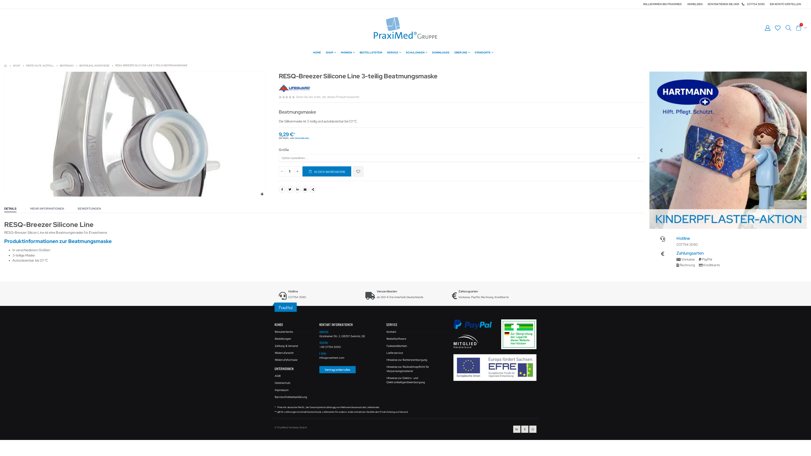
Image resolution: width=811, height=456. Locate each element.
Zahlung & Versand (286, 346)
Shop (16, 65)
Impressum (281, 390)
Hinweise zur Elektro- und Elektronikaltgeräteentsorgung (405, 380)
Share (312, 189)
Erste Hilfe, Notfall (40, 65)
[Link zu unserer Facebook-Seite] (524, 429)
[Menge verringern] (282, 171)
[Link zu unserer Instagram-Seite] (532, 429)
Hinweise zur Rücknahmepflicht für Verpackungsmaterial (407, 369)
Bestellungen (283, 339)
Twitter (289, 189)
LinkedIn (297, 189)
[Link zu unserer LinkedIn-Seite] (516, 429)
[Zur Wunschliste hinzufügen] (358, 171)
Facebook (282, 189)
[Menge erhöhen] (297, 171)
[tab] (13, 209)
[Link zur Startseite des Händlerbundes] (466, 341)
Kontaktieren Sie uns (723, 4)
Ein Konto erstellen (785, 4)
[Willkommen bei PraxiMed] (405, 28)
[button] (262, 194)
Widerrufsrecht (284, 353)
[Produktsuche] (788, 28)
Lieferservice (394, 353)
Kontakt (391, 332)
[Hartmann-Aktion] (728, 150)
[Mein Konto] (767, 28)
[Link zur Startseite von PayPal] (475, 326)
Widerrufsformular (286, 360)
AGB (278, 376)
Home (5, 65)
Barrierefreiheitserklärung (291, 397)
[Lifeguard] (295, 88)
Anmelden (695, 4)
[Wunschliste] (777, 28)
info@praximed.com (331, 358)
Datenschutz (282, 383)
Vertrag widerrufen (337, 370)
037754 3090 (756, 4)
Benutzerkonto (284, 332)
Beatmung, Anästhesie (94, 65)
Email (305, 189)
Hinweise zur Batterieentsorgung (406, 360)
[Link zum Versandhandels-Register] (520, 334)
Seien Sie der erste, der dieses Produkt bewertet (327, 97)
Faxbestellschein (396, 346)
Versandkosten (302, 138)
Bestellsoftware (396, 339)
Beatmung (66, 65)
